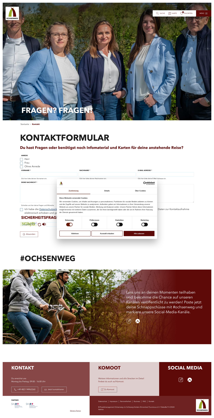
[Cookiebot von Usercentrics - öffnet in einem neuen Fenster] (145, 183)
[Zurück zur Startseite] (12, 13)
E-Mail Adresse (145, 170)
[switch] (94, 224)
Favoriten (188, 13)
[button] (39, 226)
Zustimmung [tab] (74, 191)
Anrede (24, 155)
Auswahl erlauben (107, 233)
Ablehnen (75, 233)
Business (137, 401)
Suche (162, 13)
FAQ (144, 401)
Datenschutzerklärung (51, 209)
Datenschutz (102, 401)
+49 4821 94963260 (26, 390)
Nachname (84, 170)
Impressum (113, 401)
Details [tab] (107, 191)
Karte (174, 13)
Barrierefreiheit (125, 401)
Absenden (30, 234)
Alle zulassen (139, 233)
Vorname (26, 170)
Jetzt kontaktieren (56, 390)
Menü (202, 13)
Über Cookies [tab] (140, 191)
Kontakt (36, 124)
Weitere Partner (75, 411)
